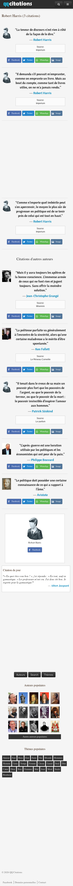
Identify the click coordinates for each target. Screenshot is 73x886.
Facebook (7, 882)
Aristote (42, 495)
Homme (6, 763)
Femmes (28, 769)
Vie (40, 758)
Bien (20, 758)
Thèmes (48, 674)
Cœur (5, 769)
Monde (48, 758)
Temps (23, 763)
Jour (43, 769)
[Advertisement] (36, 159)
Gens (15, 763)
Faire (34, 758)
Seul (57, 763)
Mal (36, 769)
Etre (27, 758)
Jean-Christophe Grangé (42, 296)
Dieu (13, 769)
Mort (49, 769)
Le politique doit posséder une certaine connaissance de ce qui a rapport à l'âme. (41, 484)
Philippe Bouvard (42, 460)
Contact (42, 882)
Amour (6, 758)
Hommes (58, 758)
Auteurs (20, 674)
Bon (20, 769)
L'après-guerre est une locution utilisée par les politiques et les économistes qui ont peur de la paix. (39, 449)
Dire (64, 763)
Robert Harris (42, 40)
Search (34, 674)
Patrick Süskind (42, 411)
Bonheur (7, 775)
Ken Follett (42, 349)
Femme (32, 763)
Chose (41, 763)
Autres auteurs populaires (35, 736)
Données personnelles (25, 882)
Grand (50, 763)
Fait (14, 758)
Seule (57, 769)
